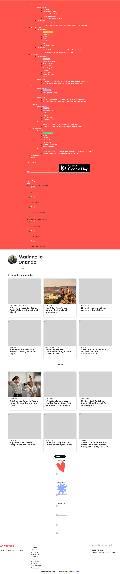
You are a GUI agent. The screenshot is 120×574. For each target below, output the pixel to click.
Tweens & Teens (48, 45)
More (58, 456)
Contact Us (34, 552)
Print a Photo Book (49, 16)
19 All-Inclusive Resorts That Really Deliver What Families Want (64, 99)
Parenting (46, 70)
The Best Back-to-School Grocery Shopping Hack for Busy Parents (94, 403)
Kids (44, 43)
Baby (44, 39)
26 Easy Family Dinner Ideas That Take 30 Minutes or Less (62, 84)
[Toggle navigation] (28, 183)
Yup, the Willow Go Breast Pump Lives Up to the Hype (22, 443)
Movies (45, 135)
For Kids (45, 115)
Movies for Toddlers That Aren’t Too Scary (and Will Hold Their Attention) (68, 151)
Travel (33, 86)
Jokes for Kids (47, 140)
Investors (34, 559)
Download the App (49, 12)
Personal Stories (48, 75)
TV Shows (46, 138)
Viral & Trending (48, 147)
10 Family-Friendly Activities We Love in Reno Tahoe (94, 309)
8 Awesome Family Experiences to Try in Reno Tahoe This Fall (58, 351)
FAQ (32, 550)
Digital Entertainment (50, 144)
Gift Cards (34, 158)
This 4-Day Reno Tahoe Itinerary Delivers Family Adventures (56, 310)
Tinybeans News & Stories (52, 14)
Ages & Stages (36, 27)
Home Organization (49, 68)
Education (13, 399)
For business (35, 561)
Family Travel (47, 90)
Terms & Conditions (98, 552)
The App (34, 5)
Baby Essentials (48, 111)
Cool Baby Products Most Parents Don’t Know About (61, 124)
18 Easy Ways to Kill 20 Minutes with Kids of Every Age (61, 153)
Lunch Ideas (85, 399)
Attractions (47, 95)
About (33, 545)
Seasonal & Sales (48, 120)
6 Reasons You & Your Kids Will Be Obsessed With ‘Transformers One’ (95, 351)
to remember (60, 482)
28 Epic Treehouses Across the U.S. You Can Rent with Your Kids (64, 102)
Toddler (45, 41)
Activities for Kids (49, 61)
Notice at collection (48, 571)
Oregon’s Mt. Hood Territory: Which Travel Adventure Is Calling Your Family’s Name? (94, 444)
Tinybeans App (36, 566)
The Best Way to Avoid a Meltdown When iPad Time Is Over (63, 50)
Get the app (31, 217)
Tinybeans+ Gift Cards (50, 23)
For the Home (47, 117)
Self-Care (46, 77)
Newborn (46, 36)
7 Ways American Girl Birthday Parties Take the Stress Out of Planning (24, 310)
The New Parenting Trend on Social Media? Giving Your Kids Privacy (65, 25)
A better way (61, 460)
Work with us (35, 554)
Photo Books (35, 156)
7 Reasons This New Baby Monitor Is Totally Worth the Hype (23, 351)
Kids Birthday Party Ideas (18, 306)
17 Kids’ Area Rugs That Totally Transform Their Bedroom (62, 126)
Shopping (34, 104)
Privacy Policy (110, 552)
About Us (34, 548)
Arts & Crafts (47, 63)
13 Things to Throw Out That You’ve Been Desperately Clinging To (65, 81)
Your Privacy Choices (66, 571)
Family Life (34, 54)
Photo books (35, 568)
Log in (29, 162)
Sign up (33, 162)
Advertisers (35, 557)
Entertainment (36, 129)
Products (34, 563)
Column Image (41, 21)
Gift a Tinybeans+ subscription (53, 18)
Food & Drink (47, 66)
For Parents (47, 113)
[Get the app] (43, 172)
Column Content (42, 7)
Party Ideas (47, 72)
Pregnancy (46, 34)
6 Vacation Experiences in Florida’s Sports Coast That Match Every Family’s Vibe (58, 403)
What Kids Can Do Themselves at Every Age (58, 52)
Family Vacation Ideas (50, 93)
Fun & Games (47, 142)
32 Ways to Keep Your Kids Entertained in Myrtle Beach (58, 443)
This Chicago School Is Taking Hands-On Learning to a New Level (24, 403)
